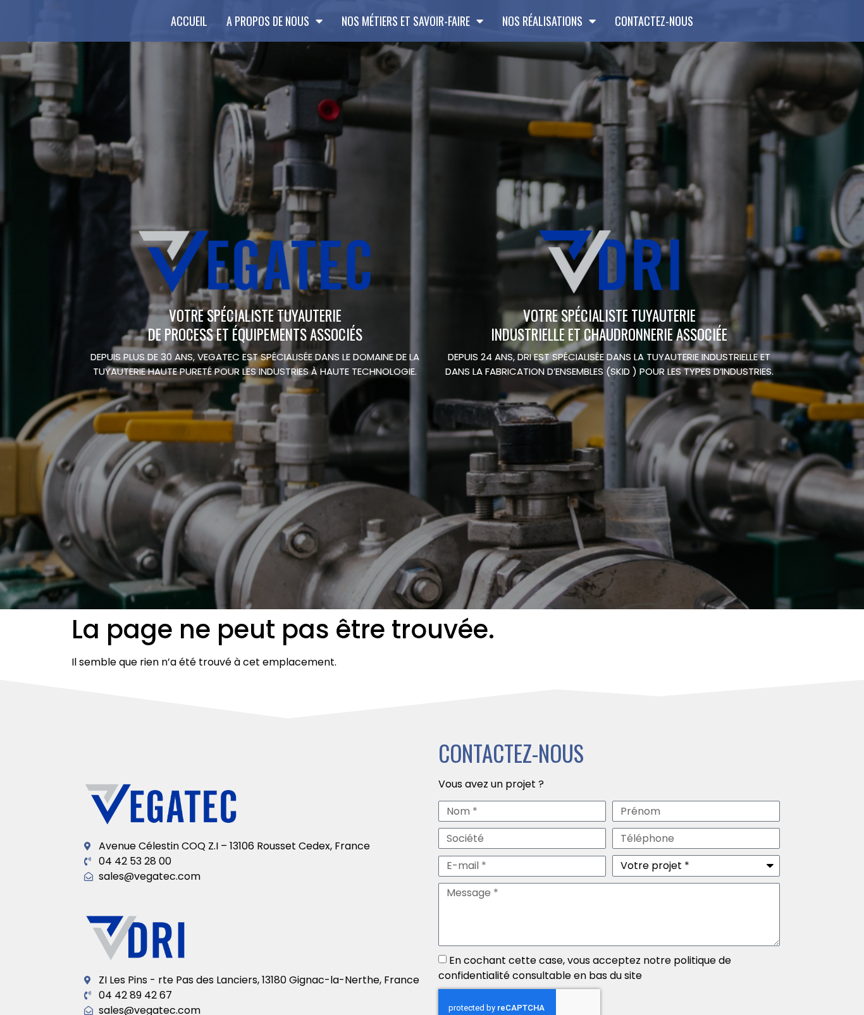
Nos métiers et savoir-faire (406, 21)
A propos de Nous (267, 21)
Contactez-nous (654, 21)
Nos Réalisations (542, 21)
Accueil (189, 21)
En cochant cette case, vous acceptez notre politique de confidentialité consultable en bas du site (584, 968)
